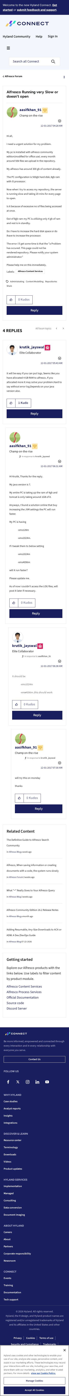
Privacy (18, 1338)
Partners (8, 1246)
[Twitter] (17, 1081)
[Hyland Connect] (27, 23)
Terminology (11, 1147)
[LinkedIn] (37, 1081)
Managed (9, 1193)
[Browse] (8, 47)
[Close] (65, 1350)
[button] (11, 300)
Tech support (11, 1299)
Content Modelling (34, 281)
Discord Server (17, 1008)
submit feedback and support (36, 10)
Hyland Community (16, 36)
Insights (8, 1116)
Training (8, 1285)
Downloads (10, 1154)
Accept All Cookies (34, 1390)
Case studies (10, 1101)
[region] (34, 1370)
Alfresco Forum (13, 76)
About (7, 1239)
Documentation (12, 1292)
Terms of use (46, 1338)
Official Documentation (23, 997)
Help (39, 36)
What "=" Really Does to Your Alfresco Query (31, 890)
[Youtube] (47, 1081)
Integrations (10, 1123)
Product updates (13, 1169)
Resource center (12, 1140)
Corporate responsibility (17, 1254)
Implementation (13, 1186)
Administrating (17, 281)
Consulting (10, 1200)
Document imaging (14, 1215)
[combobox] (34, 61)
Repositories (51, 281)
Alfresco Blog (15, 851)
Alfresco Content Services (30, 271)
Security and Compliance (25, 1344)
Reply (34, 310)
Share (9, 286)
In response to (36, 456)
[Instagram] (27, 1081)
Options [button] (63, 76)
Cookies (30, 1338)
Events (7, 1278)
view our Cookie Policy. (43, 1373)
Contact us (34, 1059)
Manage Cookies (34, 1380)
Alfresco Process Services (24, 992)
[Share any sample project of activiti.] (57, 328)
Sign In (53, 36)
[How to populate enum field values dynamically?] (63, 328)
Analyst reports (12, 1108)
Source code (15, 1003)
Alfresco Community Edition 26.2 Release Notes (32, 910)
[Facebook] (8, 1081)
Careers (8, 1232)
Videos (7, 1162)
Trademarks (49, 1344)
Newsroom (10, 1261)
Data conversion (13, 1208)
